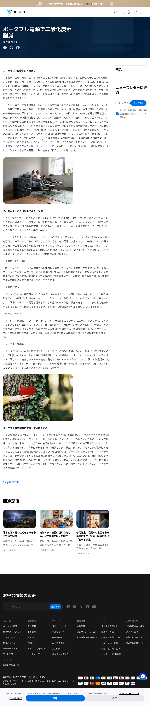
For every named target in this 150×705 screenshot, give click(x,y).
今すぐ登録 (138, 103)
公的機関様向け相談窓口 (136, 626)
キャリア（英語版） (37, 648)
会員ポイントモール (86, 631)
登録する (55, 606)
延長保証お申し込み (110, 637)
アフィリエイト (133, 631)
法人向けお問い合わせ (136, 642)
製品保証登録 (107, 631)
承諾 (55, 698)
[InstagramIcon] (75, 607)
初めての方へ (58, 631)
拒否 (114, 698)
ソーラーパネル (10, 648)
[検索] (122, 12)
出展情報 (32, 631)
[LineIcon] (68, 607)
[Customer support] (115, 12)
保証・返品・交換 (109, 642)
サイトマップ (34, 654)
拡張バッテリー (10, 642)
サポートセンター (60, 626)
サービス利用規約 (128, 110)
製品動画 (56, 648)
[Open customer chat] (142, 676)
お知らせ (32, 642)
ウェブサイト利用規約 (111, 654)
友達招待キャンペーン (87, 637)
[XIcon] (81, 607)
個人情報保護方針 (109, 626)
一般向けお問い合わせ (136, 637)
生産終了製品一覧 (11, 665)
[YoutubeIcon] (94, 607)
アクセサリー (9, 654)
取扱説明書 (57, 637)
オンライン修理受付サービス (62, 654)
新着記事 (32, 637)
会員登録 (81, 626)
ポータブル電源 (10, 626)
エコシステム (9, 637)
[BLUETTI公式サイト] (18, 12)
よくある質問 (58, 642)
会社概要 (32, 626)
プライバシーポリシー (129, 693)
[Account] (128, 12)
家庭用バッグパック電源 (13, 631)
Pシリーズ (7, 659)
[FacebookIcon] (88, 607)
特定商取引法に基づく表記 (111, 648)
